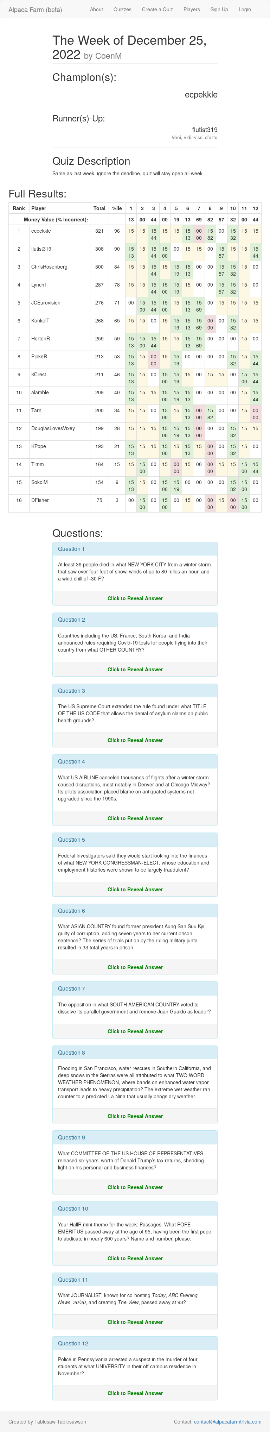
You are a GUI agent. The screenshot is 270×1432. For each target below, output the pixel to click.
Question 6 (71, 910)
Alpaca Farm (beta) (35, 9)
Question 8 (71, 1052)
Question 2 (71, 619)
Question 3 (71, 690)
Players (192, 9)
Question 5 (71, 839)
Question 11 (73, 1279)
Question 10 (73, 1208)
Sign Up (219, 9)
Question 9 (71, 1137)
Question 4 (71, 761)
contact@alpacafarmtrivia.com (228, 1421)
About (96, 9)
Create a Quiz (157, 9)
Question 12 (73, 1343)
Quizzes (122, 9)
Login (245, 9)
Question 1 (71, 549)
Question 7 (71, 988)
